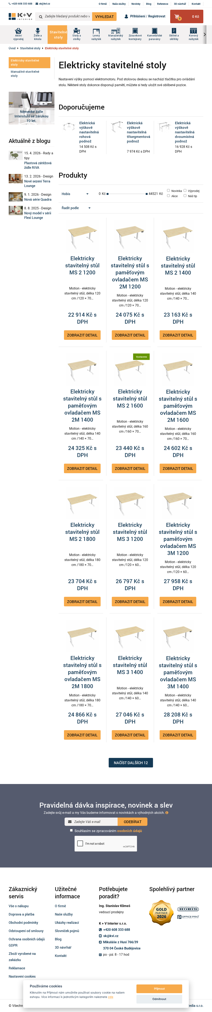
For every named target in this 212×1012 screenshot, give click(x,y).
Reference (162, 3)
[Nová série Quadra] (16, 196)
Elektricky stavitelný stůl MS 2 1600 (130, 398)
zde (110, 997)
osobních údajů (129, 831)
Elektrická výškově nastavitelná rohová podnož (89, 132)
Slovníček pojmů (67, 931)
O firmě (103, 3)
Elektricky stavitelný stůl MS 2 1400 (178, 265)
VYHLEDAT (104, 16)
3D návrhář (180, 3)
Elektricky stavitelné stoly (25, 62)
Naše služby (119, 3)
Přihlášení (137, 16)
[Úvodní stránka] (20, 16)
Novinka (176, 191)
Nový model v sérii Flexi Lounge (37, 215)
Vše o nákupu (19, 906)
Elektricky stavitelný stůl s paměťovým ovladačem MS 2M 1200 (130, 272)
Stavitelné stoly (30, 48)
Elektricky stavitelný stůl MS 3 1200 (130, 531)
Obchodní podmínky (23, 922)
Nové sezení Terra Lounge (37, 183)
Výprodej (193, 191)
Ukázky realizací (67, 922)
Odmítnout (159, 999)
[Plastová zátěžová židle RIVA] (16, 155)
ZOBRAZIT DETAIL (82, 335)
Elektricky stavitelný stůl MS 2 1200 (82, 265)
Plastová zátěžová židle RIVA (38, 165)
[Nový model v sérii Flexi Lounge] (16, 210)
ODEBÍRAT (132, 821)
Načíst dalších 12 (131, 762)
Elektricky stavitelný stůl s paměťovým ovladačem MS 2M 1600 (178, 405)
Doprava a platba (21, 914)
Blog (148, 3)
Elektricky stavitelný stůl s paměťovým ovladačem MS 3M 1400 (178, 672)
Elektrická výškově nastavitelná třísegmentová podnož (138, 132)
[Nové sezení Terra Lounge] (16, 178)
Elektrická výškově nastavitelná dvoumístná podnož (184, 132)
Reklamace (17, 968)
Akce (174, 196)
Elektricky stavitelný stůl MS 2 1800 (82, 531)
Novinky (135, 3)
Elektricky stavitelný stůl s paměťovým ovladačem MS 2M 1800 (82, 672)
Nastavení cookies (22, 976)
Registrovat (156, 16)
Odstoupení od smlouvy (26, 931)
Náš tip (192, 196)
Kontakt (196, 3)
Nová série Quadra (38, 199)
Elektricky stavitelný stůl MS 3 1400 (130, 664)
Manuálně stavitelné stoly (25, 74)
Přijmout (159, 988)
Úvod (12, 48)
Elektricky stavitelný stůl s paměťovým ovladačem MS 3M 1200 (178, 538)
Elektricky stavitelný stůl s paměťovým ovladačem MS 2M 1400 (82, 405)
